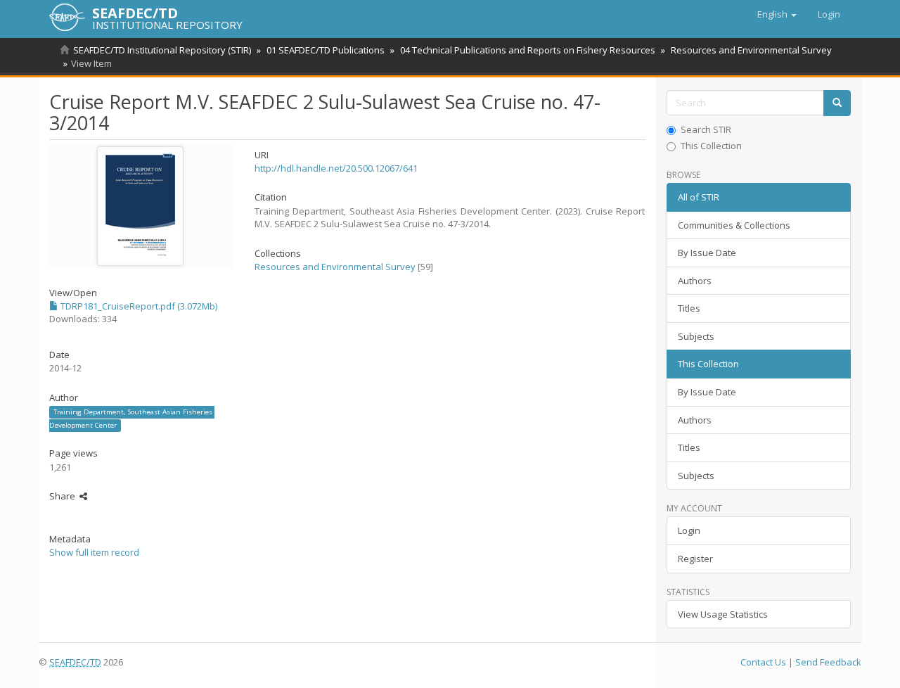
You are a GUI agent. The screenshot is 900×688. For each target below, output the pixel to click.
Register (695, 558)
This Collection (711, 145)
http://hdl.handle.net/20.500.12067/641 (336, 168)
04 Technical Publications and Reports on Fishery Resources (527, 50)
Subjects (696, 336)
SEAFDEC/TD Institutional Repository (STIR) (162, 50)
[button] (777, 14)
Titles (689, 308)
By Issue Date (707, 252)
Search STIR (706, 129)
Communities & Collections (734, 225)
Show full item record (94, 552)
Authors (695, 280)
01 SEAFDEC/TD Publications (325, 50)
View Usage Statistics (723, 614)
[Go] (837, 103)
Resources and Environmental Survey (751, 50)
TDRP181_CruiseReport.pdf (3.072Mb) (137, 306)
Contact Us (763, 662)
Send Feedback (828, 662)
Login (689, 530)
